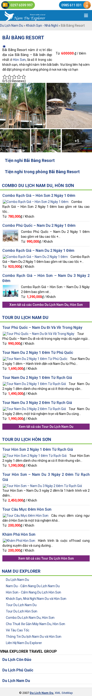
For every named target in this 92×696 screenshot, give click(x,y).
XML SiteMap (64, 693)
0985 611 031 (71, 5)
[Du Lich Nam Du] (33, 15)
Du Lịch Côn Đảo (16, 659)
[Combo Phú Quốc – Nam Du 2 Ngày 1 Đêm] (10, 231)
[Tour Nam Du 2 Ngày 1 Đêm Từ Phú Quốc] (35, 358)
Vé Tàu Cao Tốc (17, 630)
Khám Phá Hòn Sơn (18, 534)
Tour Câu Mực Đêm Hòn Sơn (26, 509)
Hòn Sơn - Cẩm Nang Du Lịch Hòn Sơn (33, 592)
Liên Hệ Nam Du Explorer (24, 643)
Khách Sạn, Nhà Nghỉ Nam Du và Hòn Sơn (36, 599)
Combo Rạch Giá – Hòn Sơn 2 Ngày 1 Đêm (38, 195)
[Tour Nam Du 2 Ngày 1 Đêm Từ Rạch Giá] (34, 383)
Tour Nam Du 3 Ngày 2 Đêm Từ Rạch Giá (37, 402)
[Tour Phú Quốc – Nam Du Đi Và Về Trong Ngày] (38, 333)
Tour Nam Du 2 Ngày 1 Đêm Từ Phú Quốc (37, 352)
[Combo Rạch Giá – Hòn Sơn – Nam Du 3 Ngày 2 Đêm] (10, 286)
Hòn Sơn (19, 60)
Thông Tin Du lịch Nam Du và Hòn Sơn (33, 636)
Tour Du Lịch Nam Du (25, 317)
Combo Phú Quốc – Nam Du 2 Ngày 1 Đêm (38, 225)
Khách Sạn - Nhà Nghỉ (42, 25)
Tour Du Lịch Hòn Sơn (26, 439)
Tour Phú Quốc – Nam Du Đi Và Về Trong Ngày (42, 327)
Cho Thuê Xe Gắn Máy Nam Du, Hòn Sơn (35, 624)
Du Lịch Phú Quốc (17, 670)
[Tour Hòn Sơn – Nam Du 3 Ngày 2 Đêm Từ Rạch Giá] (42, 485)
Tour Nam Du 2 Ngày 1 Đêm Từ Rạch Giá (37, 377)
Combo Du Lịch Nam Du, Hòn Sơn (38, 185)
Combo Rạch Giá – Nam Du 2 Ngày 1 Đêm (38, 250)
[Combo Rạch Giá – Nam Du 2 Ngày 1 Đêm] (35, 256)
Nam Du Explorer (21, 571)
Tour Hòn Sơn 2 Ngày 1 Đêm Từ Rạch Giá (37, 449)
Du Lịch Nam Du (11, 25)
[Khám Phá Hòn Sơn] (19, 540)
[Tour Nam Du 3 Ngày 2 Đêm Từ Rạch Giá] (34, 408)
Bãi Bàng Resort (23, 37)
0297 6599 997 (21, 5)
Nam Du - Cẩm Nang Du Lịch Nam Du (33, 586)
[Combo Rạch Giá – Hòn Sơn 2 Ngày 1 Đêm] (35, 201)
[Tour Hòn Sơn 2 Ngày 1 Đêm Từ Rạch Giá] (34, 455)
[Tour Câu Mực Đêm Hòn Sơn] (25, 515)
